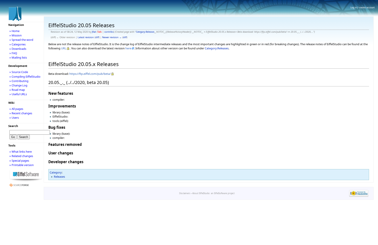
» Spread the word (21, 40)
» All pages (16, 109)
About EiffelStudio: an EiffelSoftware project (213, 193)
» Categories (17, 44)
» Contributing (18, 81)
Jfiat (94, 31)
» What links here (20, 152)
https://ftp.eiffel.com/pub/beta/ (90, 74)
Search (13, 126)
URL (63, 48)
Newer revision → (112, 37)
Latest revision (86, 37)
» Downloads (17, 49)
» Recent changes (20, 113)
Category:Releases (145, 31)
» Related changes (21, 156)
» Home (14, 31)
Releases (59, 177)
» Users (14, 118)
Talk (99, 31)
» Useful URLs (18, 94)
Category (56, 172)
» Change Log (18, 85)
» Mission (15, 35)
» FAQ (13, 53)
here (128, 48)
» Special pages (19, 161)
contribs (109, 31)
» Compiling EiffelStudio (24, 77)
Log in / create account (362, 7)
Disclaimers (184, 193)
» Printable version (21, 165)
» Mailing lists (18, 57)
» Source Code (18, 72)
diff (97, 37)
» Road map (17, 90)
